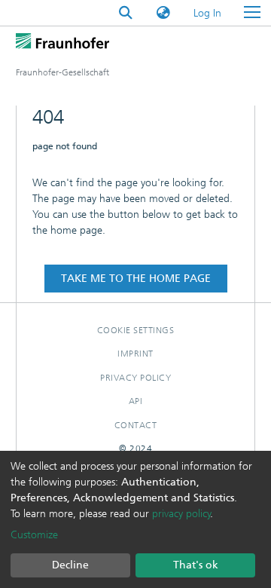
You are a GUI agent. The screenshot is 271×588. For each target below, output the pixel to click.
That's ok (195, 565)
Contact (135, 425)
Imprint (135, 353)
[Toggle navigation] (252, 13)
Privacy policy (135, 377)
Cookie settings (136, 330)
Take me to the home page (136, 278)
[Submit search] (125, 13)
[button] (163, 13)
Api (136, 401)
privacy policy (181, 513)
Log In (208, 13)
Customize (34, 534)
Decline (70, 565)
